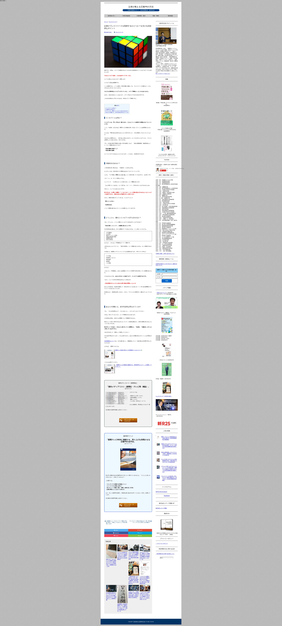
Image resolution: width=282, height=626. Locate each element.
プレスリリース (119, 32)
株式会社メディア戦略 (161, 508)
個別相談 (170, 15)
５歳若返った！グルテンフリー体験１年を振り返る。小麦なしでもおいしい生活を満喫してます (116, 522)
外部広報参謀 (126, 15)
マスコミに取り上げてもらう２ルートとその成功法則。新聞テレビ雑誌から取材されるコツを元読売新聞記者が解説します (169, 469)
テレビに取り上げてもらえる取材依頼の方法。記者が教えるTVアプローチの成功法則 (169, 461)
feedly (140, 535)
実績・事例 (156, 15)
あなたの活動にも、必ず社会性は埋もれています (117, 112)
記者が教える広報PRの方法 (141, 7)
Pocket (117, 535)
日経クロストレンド (162, 292)
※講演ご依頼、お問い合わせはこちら (165, 253)
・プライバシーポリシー (162, 543)
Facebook (116, 532)
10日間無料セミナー (109, 341)
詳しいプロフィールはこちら (163, 73)
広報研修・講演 (141, 15)
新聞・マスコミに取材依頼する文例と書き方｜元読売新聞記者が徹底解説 (169, 438)
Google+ (140, 530)
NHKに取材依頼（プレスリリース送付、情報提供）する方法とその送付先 (169, 454)
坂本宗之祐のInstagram (161, 491)
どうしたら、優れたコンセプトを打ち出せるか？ (117, 110)
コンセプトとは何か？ (110, 108)
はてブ (140, 532)
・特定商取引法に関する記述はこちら (165, 553)
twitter (116, 530)
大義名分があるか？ (110, 109)
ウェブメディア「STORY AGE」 (164, 396)
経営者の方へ (111, 15)
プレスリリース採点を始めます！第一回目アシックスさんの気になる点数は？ (139, 521)
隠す (118, 105)
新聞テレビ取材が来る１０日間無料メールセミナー (128, 350)
